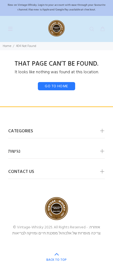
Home (7, 46)
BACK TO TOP (56, 260)
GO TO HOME (56, 86)
